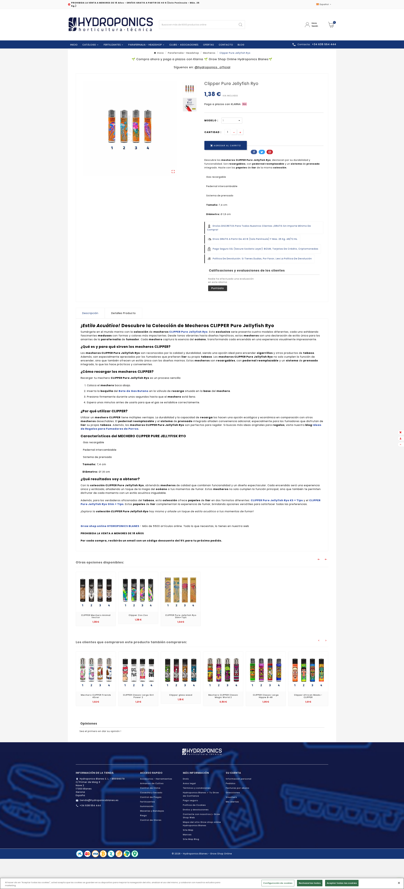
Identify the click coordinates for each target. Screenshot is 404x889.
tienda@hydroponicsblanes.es (99, 800)
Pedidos (230, 783)
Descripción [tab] (90, 313)
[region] (202, 883)
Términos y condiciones (197, 787)
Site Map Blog (191, 839)
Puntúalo (217, 288)
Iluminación (147, 806)
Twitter (262, 152)
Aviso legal (189, 783)
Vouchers (231, 797)
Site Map (188, 830)
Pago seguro (190, 800)
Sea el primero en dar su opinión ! (100, 731)
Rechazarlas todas (310, 883)
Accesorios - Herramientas (156, 778)
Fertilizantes (147, 801)
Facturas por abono (237, 787)
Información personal (238, 778)
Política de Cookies (194, 805)
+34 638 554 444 (90, 805)
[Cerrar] (398, 882)
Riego (143, 815)
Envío (186, 778)
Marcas (187, 834)
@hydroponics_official (212, 67)
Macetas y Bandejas (152, 810)
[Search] (240, 24)
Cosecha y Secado (151, 792)
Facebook (254, 152)
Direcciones (233, 792)
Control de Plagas (151, 797)
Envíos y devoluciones (196, 809)
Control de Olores (150, 820)
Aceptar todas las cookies (342, 883)
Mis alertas (232, 801)
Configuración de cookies (277, 883)
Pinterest (270, 152)
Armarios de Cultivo (152, 783)
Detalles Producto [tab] (123, 313)
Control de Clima (150, 787)
